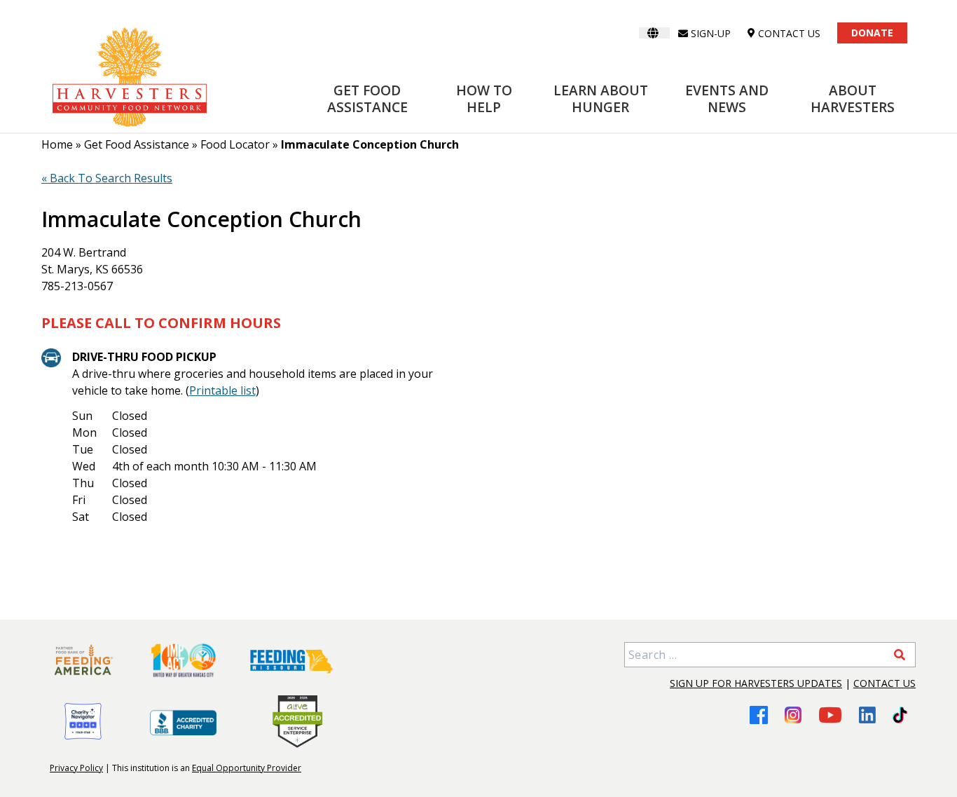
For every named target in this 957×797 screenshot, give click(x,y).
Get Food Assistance (367, 98)
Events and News (727, 98)
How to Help (484, 98)
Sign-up (711, 33)
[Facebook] (758, 714)
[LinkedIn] (867, 715)
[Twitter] (900, 715)
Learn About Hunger (600, 98)
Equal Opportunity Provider (246, 768)
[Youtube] (830, 714)
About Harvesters (853, 98)
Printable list (222, 390)
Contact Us (884, 683)
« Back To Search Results (106, 178)
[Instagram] (793, 715)
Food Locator (235, 144)
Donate (872, 32)
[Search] (899, 655)
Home (57, 144)
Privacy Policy (76, 768)
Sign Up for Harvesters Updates (756, 683)
